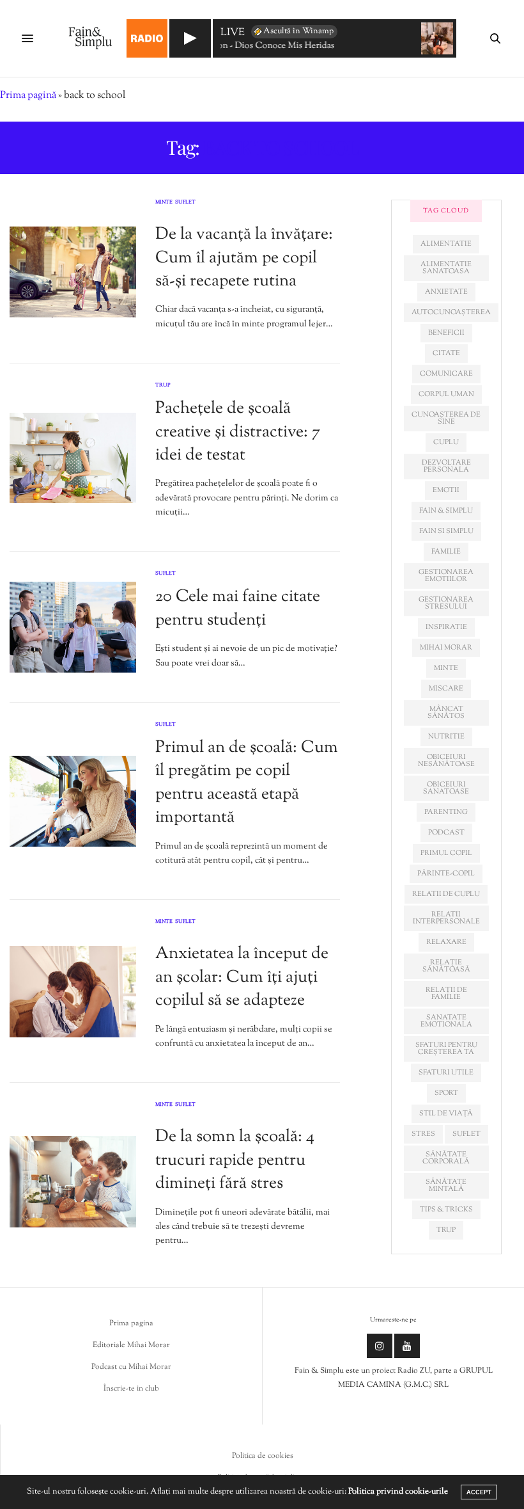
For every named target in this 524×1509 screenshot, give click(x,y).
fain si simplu (446, 531)
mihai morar (446, 648)
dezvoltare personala (446, 466)
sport (446, 1093)
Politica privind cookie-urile (398, 1491)
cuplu (446, 442)
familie (446, 552)
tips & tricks (446, 1209)
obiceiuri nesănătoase (446, 760)
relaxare (446, 942)
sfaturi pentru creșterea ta (446, 1048)
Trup (163, 385)
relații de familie (446, 993)
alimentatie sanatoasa (446, 267)
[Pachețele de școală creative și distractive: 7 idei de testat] (73, 458)
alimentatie (446, 244)
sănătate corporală (446, 1158)
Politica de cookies (262, 1456)
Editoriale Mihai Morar (131, 1345)
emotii (446, 490)
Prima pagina (131, 1323)
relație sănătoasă (446, 966)
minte (446, 668)
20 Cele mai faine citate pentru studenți (237, 608)
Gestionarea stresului (446, 603)
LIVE (232, 33)
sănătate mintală (446, 1185)
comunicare (446, 374)
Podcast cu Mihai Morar (131, 1367)
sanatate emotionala (446, 1021)
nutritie (446, 736)
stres (423, 1134)
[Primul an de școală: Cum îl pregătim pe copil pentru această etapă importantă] (73, 801)
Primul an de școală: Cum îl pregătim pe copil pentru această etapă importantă (246, 782)
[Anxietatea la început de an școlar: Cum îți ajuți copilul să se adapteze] (73, 991)
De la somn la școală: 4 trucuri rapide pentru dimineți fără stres (234, 1160)
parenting (446, 812)
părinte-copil (446, 873)
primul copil (446, 853)
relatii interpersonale (446, 918)
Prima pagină (28, 95)
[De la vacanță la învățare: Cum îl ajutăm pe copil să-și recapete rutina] (73, 272)
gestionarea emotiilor (446, 575)
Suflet (185, 203)
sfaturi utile (446, 1072)
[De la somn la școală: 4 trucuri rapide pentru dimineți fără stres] (73, 1181)
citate (446, 353)
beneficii (446, 333)
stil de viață (446, 1113)
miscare (446, 688)
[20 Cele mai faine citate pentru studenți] (73, 627)
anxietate (446, 292)
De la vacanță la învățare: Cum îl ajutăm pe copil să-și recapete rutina (244, 258)
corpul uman (446, 394)
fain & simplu (446, 511)
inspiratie (446, 627)
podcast (446, 832)
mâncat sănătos (446, 712)
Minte (164, 203)
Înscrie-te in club (131, 1388)
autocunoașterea (451, 312)
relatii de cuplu (446, 894)
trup (446, 1230)
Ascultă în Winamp (298, 31)
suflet (466, 1134)
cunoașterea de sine (446, 418)
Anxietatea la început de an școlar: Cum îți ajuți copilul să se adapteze (241, 977)
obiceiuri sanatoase (446, 788)
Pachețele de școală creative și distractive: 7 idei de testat (237, 432)
